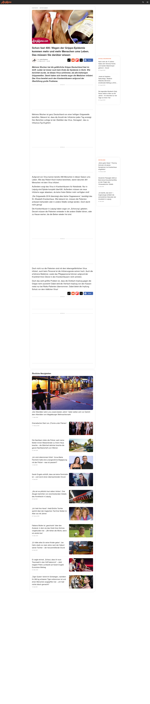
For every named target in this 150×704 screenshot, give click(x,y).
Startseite (35, 7)
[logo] (6, 2)
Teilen (89, 60)
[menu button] (147, 2)
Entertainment (44, 7)
